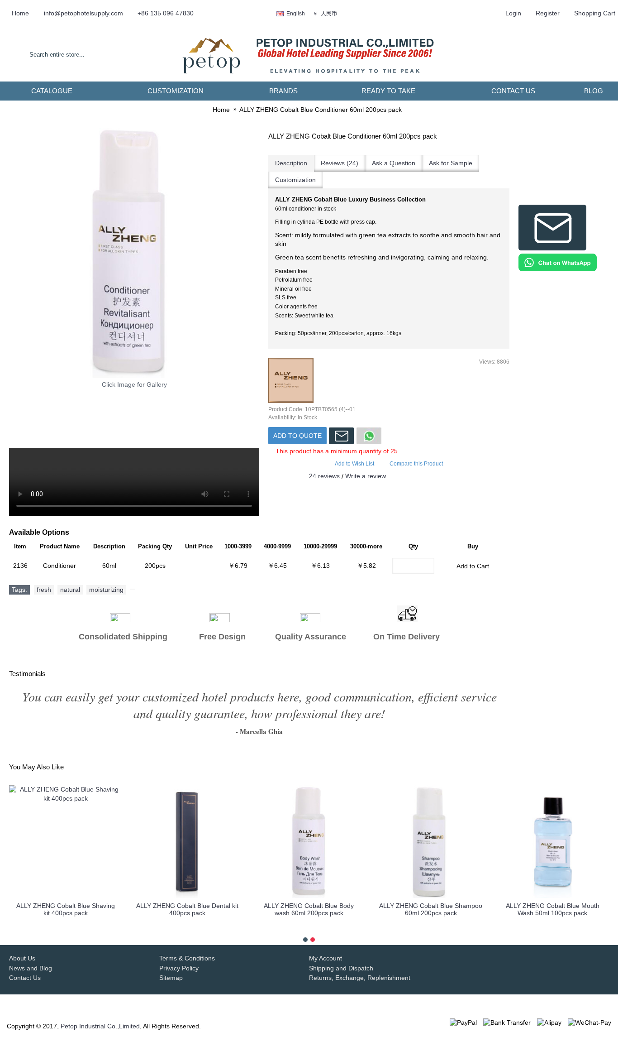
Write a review (365, 476)
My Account (325, 958)
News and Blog (30, 968)
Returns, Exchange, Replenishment (359, 977)
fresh (44, 589)
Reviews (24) (339, 163)
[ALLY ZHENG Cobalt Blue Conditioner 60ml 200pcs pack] (134, 253)
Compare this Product (416, 464)
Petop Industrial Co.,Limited (100, 1026)
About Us (22, 958)
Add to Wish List (354, 464)
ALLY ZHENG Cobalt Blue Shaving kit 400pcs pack (65, 909)
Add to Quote (297, 435)
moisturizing (106, 589)
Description (291, 163)
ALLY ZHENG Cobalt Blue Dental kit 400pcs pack (187, 909)
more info (65, 927)
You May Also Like (36, 767)
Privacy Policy (179, 968)
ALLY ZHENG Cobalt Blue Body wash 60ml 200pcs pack (309, 909)
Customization (295, 179)
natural (70, 589)
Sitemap (171, 977)
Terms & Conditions (187, 958)
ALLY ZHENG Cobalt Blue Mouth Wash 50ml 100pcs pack (552, 909)
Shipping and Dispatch (341, 968)
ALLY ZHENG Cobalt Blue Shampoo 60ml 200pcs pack (430, 909)
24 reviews (324, 476)
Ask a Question (393, 163)
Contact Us (25, 977)
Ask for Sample (450, 163)
